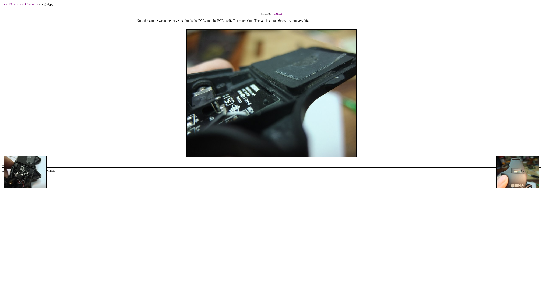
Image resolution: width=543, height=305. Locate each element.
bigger (278, 13)
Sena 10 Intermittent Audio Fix (20, 4)
